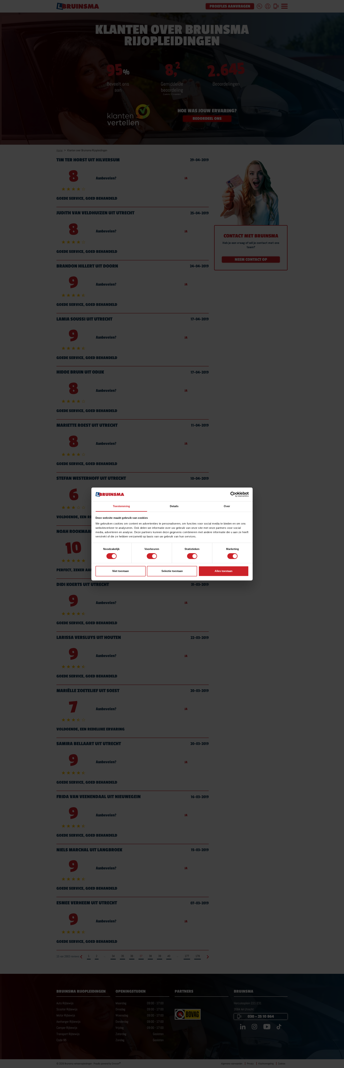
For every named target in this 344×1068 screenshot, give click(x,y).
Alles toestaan (223, 571)
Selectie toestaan (172, 571)
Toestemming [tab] (121, 506)
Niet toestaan (120, 571)
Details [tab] (174, 506)
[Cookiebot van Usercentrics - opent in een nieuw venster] (233, 494)
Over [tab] (227, 506)
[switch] (152, 556)
